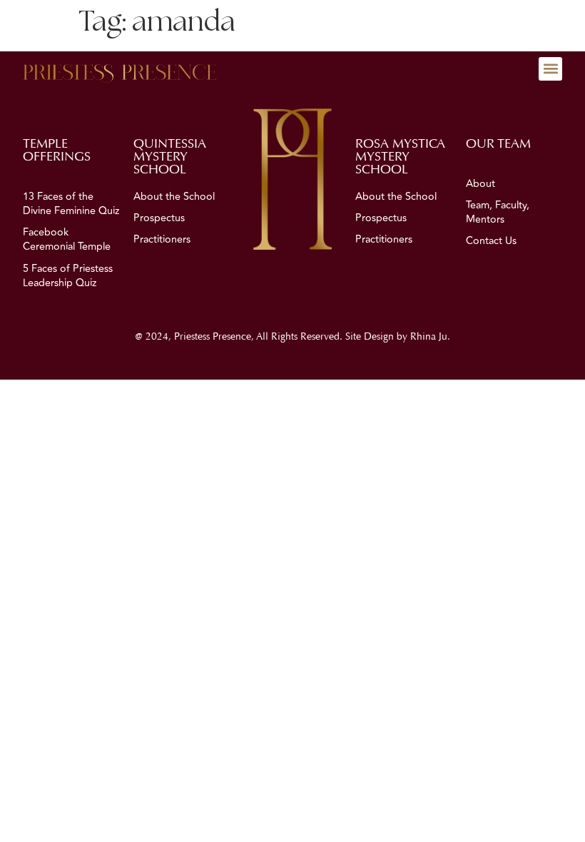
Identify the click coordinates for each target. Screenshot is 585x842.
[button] (550, 69)
